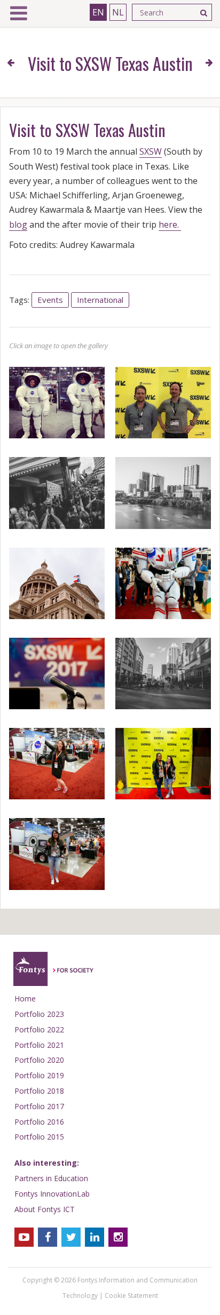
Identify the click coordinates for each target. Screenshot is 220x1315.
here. (170, 224)
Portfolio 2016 (39, 1122)
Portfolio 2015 (39, 1137)
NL (118, 12)
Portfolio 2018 (39, 1091)
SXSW (150, 151)
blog (18, 224)
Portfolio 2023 (39, 1014)
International (100, 299)
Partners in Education (51, 1178)
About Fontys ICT (44, 1209)
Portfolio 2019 (39, 1075)
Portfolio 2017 (39, 1106)
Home (25, 998)
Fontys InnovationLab (52, 1194)
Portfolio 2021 (39, 1045)
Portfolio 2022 (39, 1029)
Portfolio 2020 (39, 1060)
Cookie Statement (131, 1295)
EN (98, 12)
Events (50, 299)
